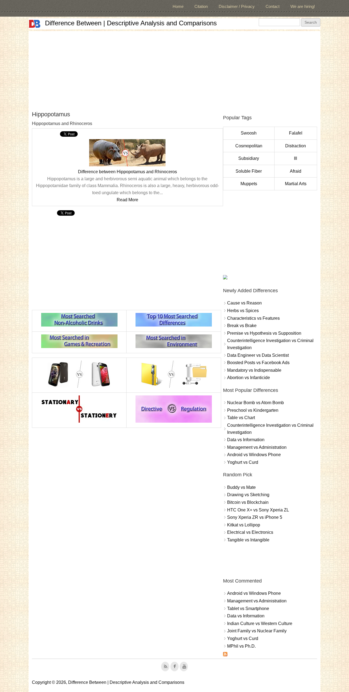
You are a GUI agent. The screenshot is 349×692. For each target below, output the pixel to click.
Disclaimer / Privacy (237, 6)
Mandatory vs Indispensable (254, 370)
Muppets (248, 183)
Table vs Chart (241, 417)
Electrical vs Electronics (250, 532)
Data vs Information (245, 439)
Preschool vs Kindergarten (252, 410)
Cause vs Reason (244, 303)
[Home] (35, 23)
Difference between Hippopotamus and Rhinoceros (127, 171)
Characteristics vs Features (253, 318)
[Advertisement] (174, 69)
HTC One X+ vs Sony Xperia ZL (258, 510)
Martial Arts (295, 183)
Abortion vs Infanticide (248, 377)
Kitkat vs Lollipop (243, 525)
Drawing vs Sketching (248, 494)
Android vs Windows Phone (254, 454)
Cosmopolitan (248, 146)
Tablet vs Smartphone (248, 608)
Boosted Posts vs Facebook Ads (258, 362)
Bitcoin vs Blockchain (248, 502)
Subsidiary (248, 158)
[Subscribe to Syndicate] (225, 655)
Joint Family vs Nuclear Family (257, 631)
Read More (127, 199)
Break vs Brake (242, 325)
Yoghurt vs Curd (242, 462)
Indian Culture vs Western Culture (259, 623)
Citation (201, 6)
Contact (272, 6)
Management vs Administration (257, 447)
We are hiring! (302, 6)
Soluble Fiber (249, 171)
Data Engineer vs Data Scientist (258, 355)
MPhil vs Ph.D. (241, 646)
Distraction (295, 146)
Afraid (295, 171)
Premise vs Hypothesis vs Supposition (264, 333)
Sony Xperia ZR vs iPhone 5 (254, 517)
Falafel (295, 133)
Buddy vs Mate (241, 487)
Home (178, 6)
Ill (295, 158)
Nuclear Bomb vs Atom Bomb (255, 402)
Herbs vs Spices (243, 310)
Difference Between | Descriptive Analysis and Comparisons (131, 23)
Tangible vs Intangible (248, 540)
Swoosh (249, 133)
